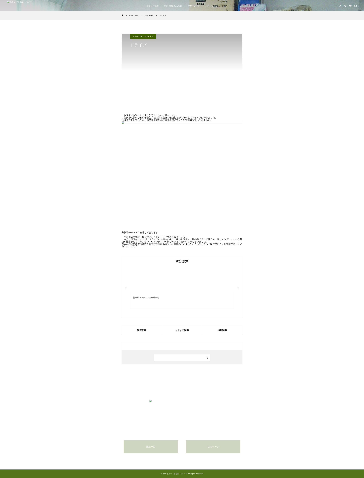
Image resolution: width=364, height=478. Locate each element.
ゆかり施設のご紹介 (173, 6)
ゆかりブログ (194, 6)
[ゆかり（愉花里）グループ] (20, 6)
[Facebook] (345, 5)
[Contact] (355, 5)
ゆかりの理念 (153, 6)
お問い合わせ (211, 6)
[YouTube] (350, 5)
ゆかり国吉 (149, 36)
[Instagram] (340, 5)
